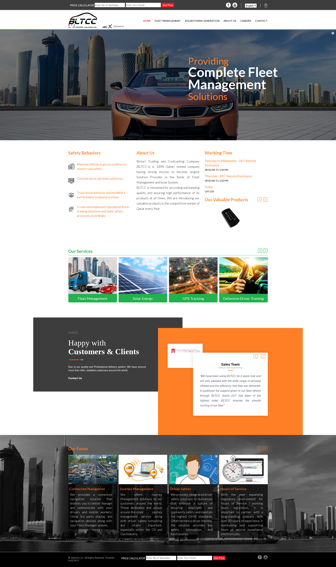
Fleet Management (168, 20)
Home (147, 20)
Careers (245, 20)
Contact (261, 20)
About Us (229, 20)
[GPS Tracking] (145, 279)
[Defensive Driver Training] (195, 279)
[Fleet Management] (246, 279)
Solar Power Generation (202, 20)
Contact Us (75, 378)
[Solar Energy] (95, 279)
